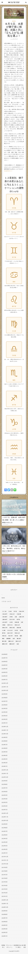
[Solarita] (14, 2)
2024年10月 (5, 734)
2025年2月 (4, 719)
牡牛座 (14, 232)
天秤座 (14, 355)
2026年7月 (4, 658)
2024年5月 (4, 752)
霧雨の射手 (12, 644)
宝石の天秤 (12, 619)
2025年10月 (5, 690)
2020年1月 (4, 936)
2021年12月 (5, 856)
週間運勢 (9, 638)
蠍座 (14, 380)
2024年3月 (4, 759)
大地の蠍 (19, 614)
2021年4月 (4, 885)
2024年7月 (4, 744)
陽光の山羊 (18, 641)
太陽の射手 (4, 619)
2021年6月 (4, 878)
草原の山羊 (17, 633)
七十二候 (4, 611)
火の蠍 (3, 630)
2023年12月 (5, 770)
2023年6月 (4, 791)
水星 (22, 622)
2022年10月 (5, 820)
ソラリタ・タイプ (6, 601)
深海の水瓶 (12, 627)
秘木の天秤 (10, 633)
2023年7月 (4, 788)
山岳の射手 (4, 622)
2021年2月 (4, 892)
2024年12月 (5, 726)
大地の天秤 (21, 611)
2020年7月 (4, 918)
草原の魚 (4, 635)
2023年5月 (4, 795)
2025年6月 (4, 705)
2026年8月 (4, 654)
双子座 (14, 257)
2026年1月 (4, 679)
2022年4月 (4, 842)
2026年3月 (4, 672)
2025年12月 (5, 683)
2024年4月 (4, 755)
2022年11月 (5, 817)
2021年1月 (4, 896)
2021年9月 (4, 867)
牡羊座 (14, 208)
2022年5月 (4, 838)
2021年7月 (4, 874)
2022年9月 (4, 824)
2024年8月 (4, 741)
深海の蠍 (19, 627)
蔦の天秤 (11, 635)
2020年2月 (4, 932)
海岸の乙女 (10, 625)
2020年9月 (4, 911)
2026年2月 (4, 676)
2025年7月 (4, 701)
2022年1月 (4, 853)
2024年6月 (4, 748)
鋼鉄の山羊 (11, 641)
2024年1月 (4, 766)
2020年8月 (4, 914)
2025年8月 (4, 697)
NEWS (14, 21)
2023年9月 (4, 780)
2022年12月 (5, 813)
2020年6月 (4, 921)
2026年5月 (4, 665)
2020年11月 (5, 903)
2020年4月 (4, 929)
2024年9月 (4, 737)
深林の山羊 (17, 625)
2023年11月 (5, 773)
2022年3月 (4, 845)
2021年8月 (4, 871)
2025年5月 (4, 708)
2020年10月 (5, 907)
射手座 (14, 405)
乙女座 (14, 331)
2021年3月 (4, 889)
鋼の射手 (19, 638)
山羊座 (14, 429)
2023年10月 (5, 777)
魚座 (14, 478)
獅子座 (14, 306)
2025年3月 (4, 715)
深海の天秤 (4, 627)
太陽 (16, 616)
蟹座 (14, 282)
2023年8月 (4, 784)
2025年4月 (4, 712)
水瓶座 (14, 454)
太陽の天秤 (21, 616)
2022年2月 (4, 849)
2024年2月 (4, 762)
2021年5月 (4, 882)
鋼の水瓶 (4, 641)
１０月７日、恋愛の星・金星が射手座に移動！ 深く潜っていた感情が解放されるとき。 (13, 519)
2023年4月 (4, 799)
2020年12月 (5, 900)
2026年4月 (4, 668)
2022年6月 (4, 835)
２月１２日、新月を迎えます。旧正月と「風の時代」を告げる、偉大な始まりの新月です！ (13, 548)
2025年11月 (5, 687)
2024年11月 (5, 730)
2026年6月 (4, 661)
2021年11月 (5, 860)
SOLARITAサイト (8, 171)
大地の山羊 (12, 614)
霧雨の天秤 (4, 644)
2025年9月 (4, 694)
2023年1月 (4, 809)
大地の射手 (4, 614)
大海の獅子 (4, 616)
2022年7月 (4, 831)
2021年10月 (5, 864)
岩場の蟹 (17, 622)
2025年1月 (4, 723)
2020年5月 (4, 925)
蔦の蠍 (16, 635)
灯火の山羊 (10, 630)
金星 (14, 638)
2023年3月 (4, 802)
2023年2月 (4, 806)
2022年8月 (4, 827)
